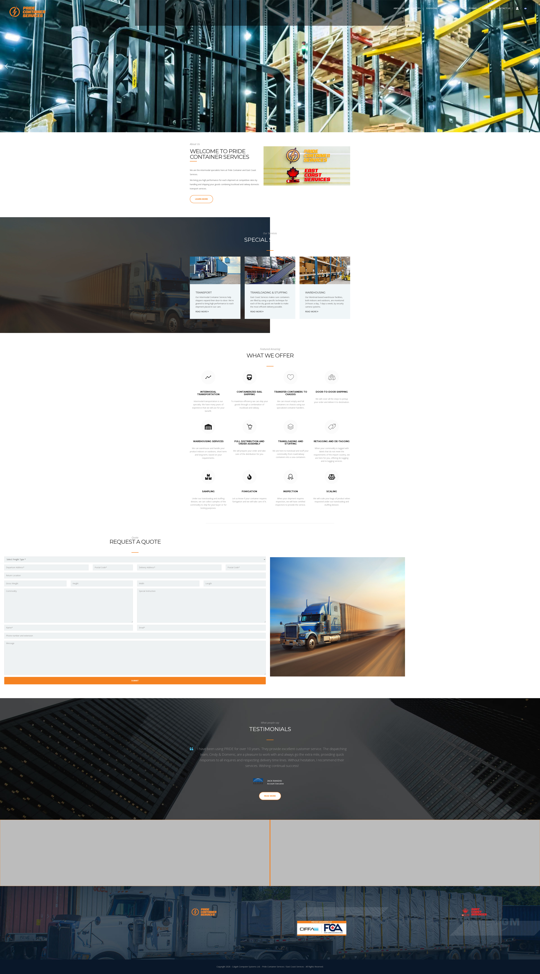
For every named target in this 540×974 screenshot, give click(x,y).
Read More (270, 796)
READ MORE (196, 110)
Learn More (201, 199)
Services (415, 8)
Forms (473, 8)
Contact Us (503, 8)
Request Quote (454, 8)
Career (486, 8)
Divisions (432, 8)
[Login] (517, 8)
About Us (399, 8)
